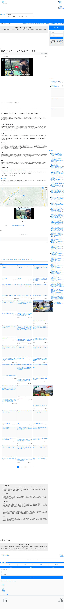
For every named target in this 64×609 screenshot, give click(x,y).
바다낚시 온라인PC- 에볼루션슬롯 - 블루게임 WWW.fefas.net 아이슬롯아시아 (57, 204)
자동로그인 (54, 40)
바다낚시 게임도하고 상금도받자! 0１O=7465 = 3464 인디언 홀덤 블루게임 (57, 177)
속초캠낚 (22, 16)
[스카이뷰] (45, 187)
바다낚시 (18, 16)
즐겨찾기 (3, 1)
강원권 (11, 259)
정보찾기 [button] (53, 567)
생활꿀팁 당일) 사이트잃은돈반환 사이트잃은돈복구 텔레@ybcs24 (56, 225)
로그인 (60, 1)
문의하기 (61, 555)
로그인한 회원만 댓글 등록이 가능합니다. (23, 238)
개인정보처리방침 (5, 554)
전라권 (19, 259)
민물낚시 (13, 16)
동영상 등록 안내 (54, 85)
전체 (3, 259)
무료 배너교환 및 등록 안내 (56, 81)
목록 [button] (46, 56)
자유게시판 (59, 22)
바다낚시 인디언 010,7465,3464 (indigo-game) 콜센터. (57, 195)
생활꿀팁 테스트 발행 (55, 281)
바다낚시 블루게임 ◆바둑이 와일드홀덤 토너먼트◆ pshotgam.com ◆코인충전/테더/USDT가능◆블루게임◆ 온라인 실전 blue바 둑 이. (57, 182)
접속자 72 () (61, 8)
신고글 (60, 7)
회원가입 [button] (31, 567)
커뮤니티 (3, 591)
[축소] (47, 197)
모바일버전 (62, 556)
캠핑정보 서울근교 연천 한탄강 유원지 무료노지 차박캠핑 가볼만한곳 (57, 294)
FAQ (60, 4)
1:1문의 (60, 6)
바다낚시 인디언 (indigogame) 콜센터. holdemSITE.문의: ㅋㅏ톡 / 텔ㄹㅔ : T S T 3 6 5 (57, 189)
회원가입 (60, 2)
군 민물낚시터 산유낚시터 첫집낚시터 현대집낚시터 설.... (13, 170)
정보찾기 (60, 3)
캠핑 (3, 589)
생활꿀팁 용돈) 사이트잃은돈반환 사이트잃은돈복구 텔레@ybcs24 (56, 239)
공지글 (51, 79)
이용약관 (61, 554)
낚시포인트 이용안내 (55, 86)
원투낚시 (9, 16)
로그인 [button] (10, 567)
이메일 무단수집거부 (5, 555)
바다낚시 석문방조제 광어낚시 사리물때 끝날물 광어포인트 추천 (57, 303)
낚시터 (3, 178)
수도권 (7, 259)
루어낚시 (26, 16)
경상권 (23, 259)
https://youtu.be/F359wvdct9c (18, 225)
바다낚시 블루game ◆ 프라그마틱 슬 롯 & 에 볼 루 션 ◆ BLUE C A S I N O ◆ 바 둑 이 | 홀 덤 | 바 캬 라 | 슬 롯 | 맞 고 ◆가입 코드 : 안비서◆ (57, 200)
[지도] (43, 187)
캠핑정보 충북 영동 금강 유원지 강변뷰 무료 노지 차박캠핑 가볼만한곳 (57, 286)
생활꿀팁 (3, 590)
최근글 (51, 150)
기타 (31, 259)
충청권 (15, 259)
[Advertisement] (24, 40)
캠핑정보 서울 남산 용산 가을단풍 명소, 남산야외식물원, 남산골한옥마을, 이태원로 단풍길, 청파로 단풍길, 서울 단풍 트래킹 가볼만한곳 (57, 299)
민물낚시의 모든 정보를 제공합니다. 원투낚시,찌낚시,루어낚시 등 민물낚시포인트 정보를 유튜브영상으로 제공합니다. (43, 23)
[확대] (47, 189)
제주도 (27, 259)
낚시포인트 (4, 562)
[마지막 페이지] (32, 466)
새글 (3, 2)
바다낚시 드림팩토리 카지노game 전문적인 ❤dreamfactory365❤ (56, 164)
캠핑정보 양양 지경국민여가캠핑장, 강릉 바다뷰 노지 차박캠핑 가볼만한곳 (57, 290)
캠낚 (3, 586)
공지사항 (58, 20)
